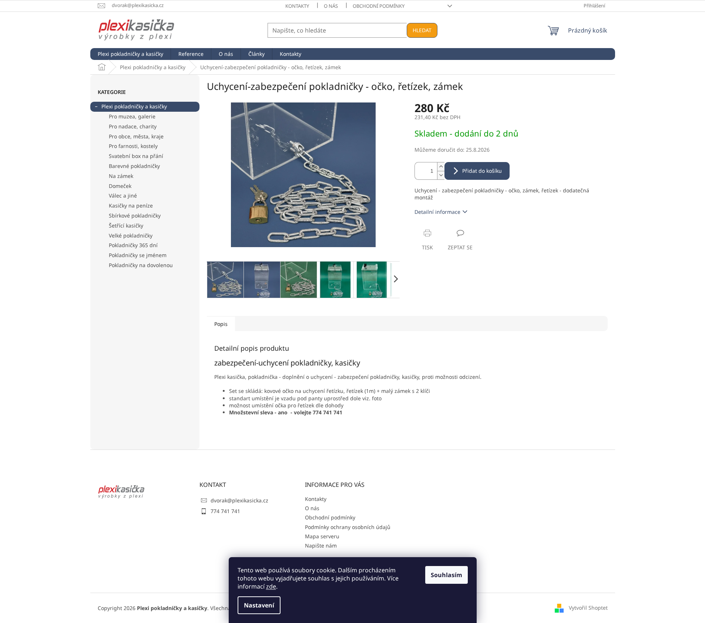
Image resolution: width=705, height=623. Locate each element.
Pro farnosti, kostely (133, 145)
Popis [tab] (221, 323)
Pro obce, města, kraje (136, 136)
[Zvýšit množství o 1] (440, 166)
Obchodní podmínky (378, 6)
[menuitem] (130, 54)
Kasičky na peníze (131, 205)
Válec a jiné (123, 195)
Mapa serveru (322, 536)
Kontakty (297, 6)
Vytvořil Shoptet (588, 607)
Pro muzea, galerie (132, 116)
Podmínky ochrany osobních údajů (347, 527)
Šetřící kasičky (126, 225)
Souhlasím (446, 575)
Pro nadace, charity (133, 126)
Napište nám (321, 545)
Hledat (422, 30)
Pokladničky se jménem (138, 255)
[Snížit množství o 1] (440, 175)
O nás (331, 6)
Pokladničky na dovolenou (141, 265)
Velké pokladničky (130, 235)
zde (271, 586)
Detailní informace (437, 211)
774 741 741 (225, 511)
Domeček (120, 185)
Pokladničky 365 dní (133, 245)
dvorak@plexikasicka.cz (239, 500)
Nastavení (259, 605)
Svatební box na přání (136, 155)
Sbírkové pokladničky (135, 215)
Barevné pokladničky (134, 165)
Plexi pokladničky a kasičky (134, 106)
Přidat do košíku (482, 170)
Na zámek (121, 175)
